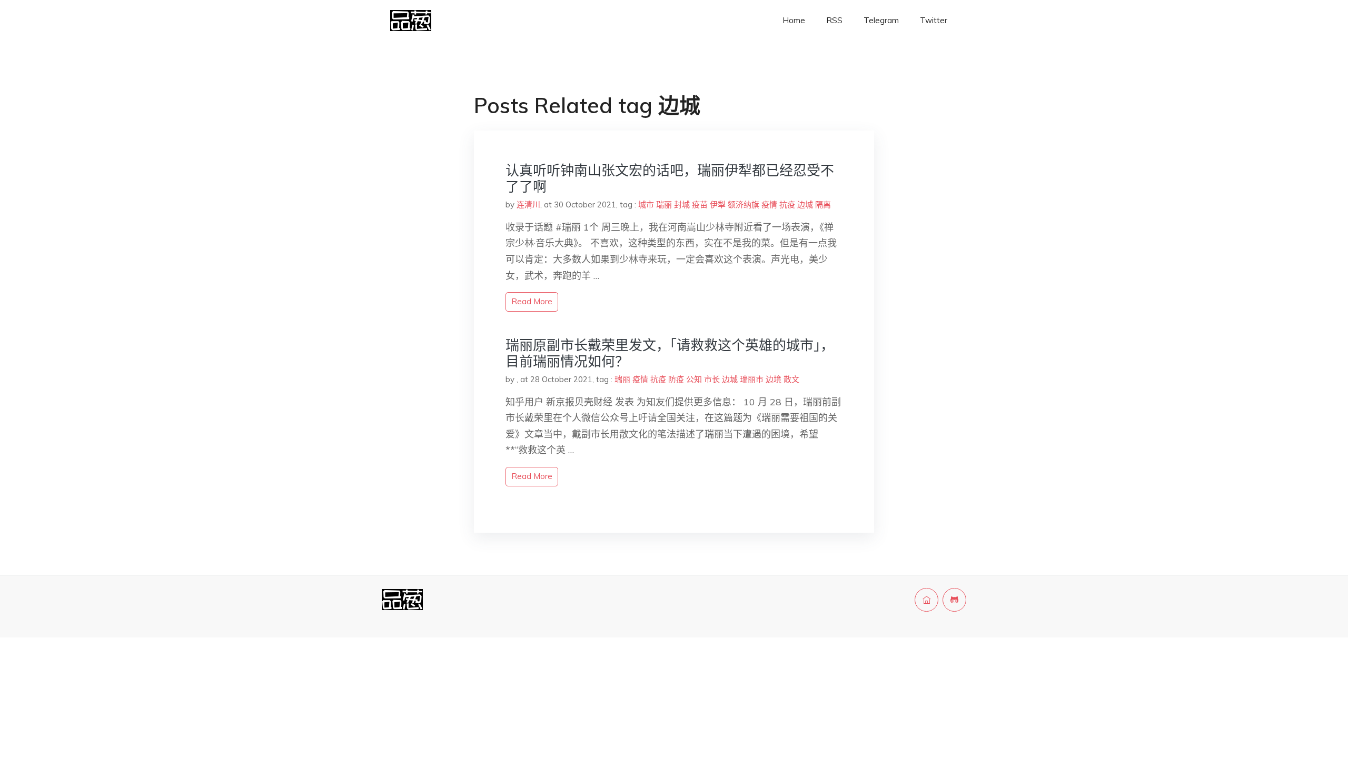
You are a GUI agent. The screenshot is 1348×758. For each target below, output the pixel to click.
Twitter (933, 20)
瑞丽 (664, 205)
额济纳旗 (743, 205)
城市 (646, 205)
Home (793, 20)
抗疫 (787, 205)
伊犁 (718, 205)
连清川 (528, 205)
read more (531, 301)
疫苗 (700, 205)
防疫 (676, 379)
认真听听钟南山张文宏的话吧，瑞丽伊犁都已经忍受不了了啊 (670, 178)
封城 (682, 205)
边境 (773, 379)
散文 (791, 379)
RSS (834, 20)
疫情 (769, 205)
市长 (712, 379)
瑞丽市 (752, 379)
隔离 (823, 205)
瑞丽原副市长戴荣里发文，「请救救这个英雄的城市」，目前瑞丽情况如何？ (670, 353)
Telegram (881, 20)
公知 (694, 379)
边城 (805, 205)
